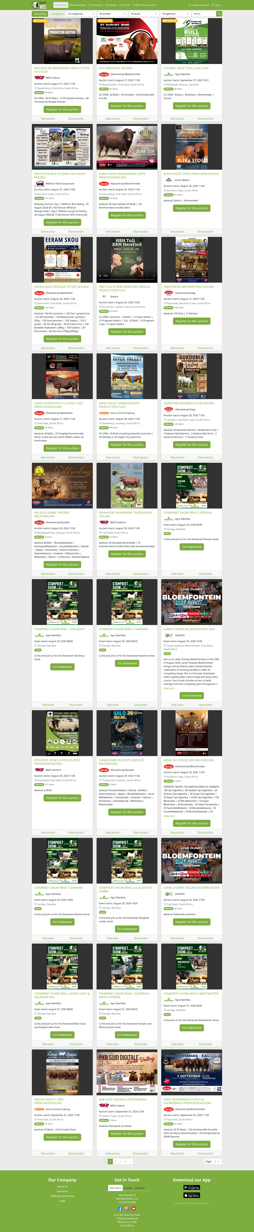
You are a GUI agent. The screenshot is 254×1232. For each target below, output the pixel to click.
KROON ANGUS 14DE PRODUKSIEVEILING (48, 1101)
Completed (57, 13)
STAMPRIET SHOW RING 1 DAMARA (58, 888)
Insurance (97, 5)
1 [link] (110, 1161)
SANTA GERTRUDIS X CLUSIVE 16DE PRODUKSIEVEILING (58, 405)
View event (177, 573)
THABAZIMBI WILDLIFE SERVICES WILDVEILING (121, 762)
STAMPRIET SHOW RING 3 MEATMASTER (191, 994)
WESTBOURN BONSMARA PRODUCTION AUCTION (62, 70)
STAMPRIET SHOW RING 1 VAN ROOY (59, 629)
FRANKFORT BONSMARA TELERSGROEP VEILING (125, 514)
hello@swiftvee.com (127, 1198)
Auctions (62, 5)
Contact (112, 5)
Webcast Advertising (62, 1196)
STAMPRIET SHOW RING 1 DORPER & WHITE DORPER (124, 995)
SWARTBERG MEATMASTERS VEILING (189, 287)
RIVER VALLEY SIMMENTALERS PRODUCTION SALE (119, 405)
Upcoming (40, 13)
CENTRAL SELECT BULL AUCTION (186, 68)
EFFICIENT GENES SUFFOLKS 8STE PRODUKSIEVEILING (57, 762)
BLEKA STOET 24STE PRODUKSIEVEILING (191, 174)
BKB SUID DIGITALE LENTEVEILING (123, 1099)
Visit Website (125, 1195)
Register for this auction (62, 109)
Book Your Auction (145, 5)
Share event (205, 573)
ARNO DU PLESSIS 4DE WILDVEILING (189, 760)
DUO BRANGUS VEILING (115, 68)
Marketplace (79, 5)
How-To (126, 5)
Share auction (76, 118)
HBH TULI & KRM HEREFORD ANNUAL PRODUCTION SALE (125, 288)
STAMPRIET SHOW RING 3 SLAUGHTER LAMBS (125, 889)
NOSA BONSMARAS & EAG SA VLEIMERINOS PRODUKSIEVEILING (187, 1101)
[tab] (115, 1188)
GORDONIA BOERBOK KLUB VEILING (189, 403)
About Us (62, 1186)
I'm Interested (191, 547)
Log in (217, 5)
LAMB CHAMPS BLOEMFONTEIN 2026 (189, 629)
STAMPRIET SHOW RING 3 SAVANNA (123, 629)
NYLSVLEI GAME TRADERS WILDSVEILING (51, 514)
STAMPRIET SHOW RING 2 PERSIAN (188, 513)
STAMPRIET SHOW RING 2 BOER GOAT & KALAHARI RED (62, 995)
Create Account (200, 5)
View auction (48, 118)
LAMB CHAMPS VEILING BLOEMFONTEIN (192, 888)
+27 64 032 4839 (127, 1202)
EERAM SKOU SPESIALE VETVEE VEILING (61, 287)
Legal (62, 1200)
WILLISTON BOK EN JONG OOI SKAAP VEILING (60, 175)
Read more (169, 688)
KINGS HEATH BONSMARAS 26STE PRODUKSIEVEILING (122, 175)
